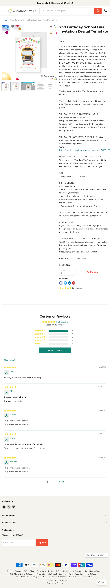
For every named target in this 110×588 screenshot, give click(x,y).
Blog (32, 571)
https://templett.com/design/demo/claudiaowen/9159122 (84, 150)
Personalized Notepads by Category (83, 574)
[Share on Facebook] (61, 283)
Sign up (42, 542)
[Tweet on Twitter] (65, 283)
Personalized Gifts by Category (27, 577)
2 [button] (51, 481)
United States (95, 555)
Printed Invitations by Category (70, 571)
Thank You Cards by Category (54, 577)
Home (4, 20)
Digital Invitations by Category (22, 574)
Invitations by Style (92, 571)
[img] (10, 367)
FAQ (25, 571)
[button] (65, 288)
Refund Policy (74, 577)
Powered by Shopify (55, 583)
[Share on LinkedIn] (69, 283)
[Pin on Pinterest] (73, 283)
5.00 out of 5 (62, 322)
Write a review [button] (55, 350)
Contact (18, 571)
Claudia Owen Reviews (46, 571)
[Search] (98, 11)
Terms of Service (88, 577)
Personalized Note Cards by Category (51, 574)
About (9, 571)
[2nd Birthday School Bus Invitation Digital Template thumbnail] (28, 86)
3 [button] (56, 481)
